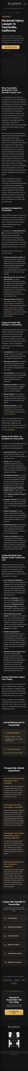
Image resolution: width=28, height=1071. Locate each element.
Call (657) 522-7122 (10, 47)
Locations (4, 13)
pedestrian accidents (17, 294)
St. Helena (14, 983)
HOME (14, 1033)
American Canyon (7, 980)
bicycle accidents (8, 296)
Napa (23, 980)
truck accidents (16, 312)
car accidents (21, 247)
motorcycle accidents (11, 308)
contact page (22, 704)
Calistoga (17, 980)
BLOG (14, 1043)
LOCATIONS (14, 1041)
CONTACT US (14, 1046)
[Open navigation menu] (25, 4)
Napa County (11, 13)
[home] (14, 4)
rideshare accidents (9, 414)
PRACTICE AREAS (14, 1038)
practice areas (12, 427)
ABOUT (14, 1035)
